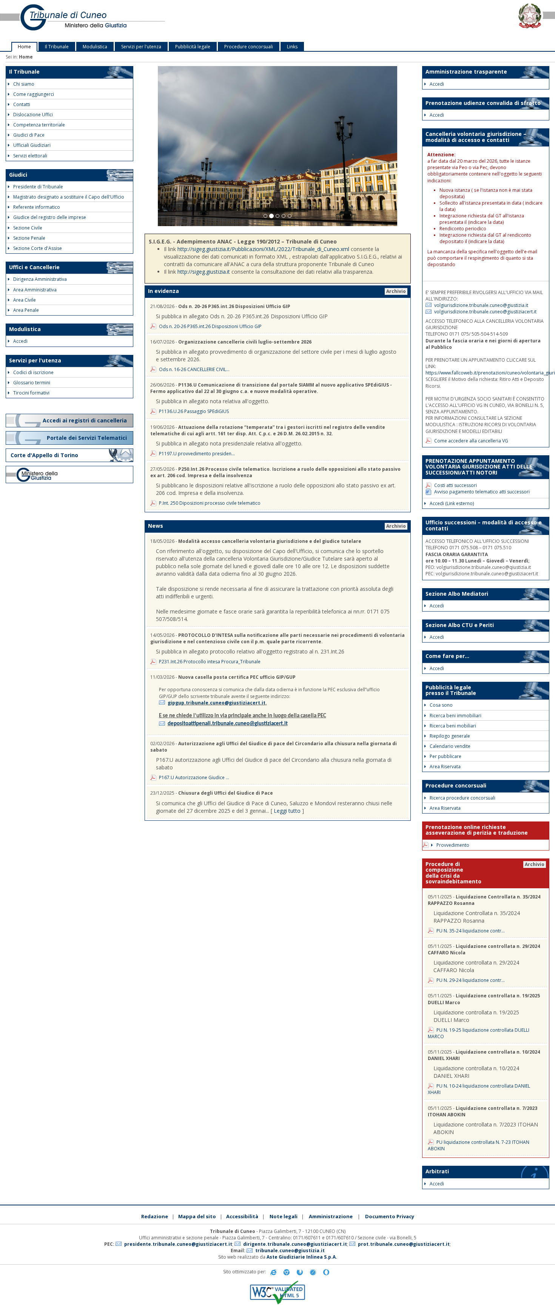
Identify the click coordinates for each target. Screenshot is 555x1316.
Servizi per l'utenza (141, 46)
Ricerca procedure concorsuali (462, 798)
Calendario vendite (450, 746)
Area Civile (24, 300)
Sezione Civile (27, 228)
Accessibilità (242, 1216)
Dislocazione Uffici (33, 114)
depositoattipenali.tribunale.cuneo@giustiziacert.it (228, 724)
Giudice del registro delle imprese (49, 217)
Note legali (284, 1216)
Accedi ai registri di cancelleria (85, 420)
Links (292, 46)
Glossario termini (31, 382)
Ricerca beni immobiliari (455, 715)
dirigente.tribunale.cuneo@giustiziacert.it (295, 1244)
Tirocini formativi (31, 393)
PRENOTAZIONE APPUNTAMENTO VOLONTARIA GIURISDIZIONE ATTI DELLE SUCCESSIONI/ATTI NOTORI (479, 466)
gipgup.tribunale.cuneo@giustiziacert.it (216, 703)
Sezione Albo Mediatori (457, 593)
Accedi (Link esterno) (452, 503)
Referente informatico (36, 207)
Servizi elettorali (30, 156)
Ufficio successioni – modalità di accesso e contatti (484, 525)
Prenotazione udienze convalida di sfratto (483, 102)
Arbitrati (437, 1171)
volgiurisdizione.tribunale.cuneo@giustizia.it (481, 305)
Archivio (396, 291)
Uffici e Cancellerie (34, 267)
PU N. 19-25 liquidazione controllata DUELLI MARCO (478, 1033)
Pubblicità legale (192, 46)
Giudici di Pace (29, 135)
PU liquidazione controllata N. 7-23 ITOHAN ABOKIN (478, 1145)
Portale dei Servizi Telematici (87, 437)
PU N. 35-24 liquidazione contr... (470, 931)
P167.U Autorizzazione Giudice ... (194, 777)
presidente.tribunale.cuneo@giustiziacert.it (178, 1244)
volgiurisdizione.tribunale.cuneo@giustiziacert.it (485, 311)
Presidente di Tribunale (38, 186)
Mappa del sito (197, 1216)
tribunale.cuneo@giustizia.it (290, 1250)
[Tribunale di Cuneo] (115, 21)
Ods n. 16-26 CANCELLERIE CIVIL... (194, 369)
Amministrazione (331, 1216)
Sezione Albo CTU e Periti (460, 625)
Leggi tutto (287, 810)
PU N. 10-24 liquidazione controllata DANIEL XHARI (479, 1089)
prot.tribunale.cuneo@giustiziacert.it (404, 1244)
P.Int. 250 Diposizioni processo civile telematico (210, 503)
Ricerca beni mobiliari (453, 726)
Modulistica (95, 46)
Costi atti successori (455, 485)
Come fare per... (447, 656)
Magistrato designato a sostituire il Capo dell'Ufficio (68, 197)
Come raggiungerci (33, 94)
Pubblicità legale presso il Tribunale (451, 690)
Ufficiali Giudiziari (32, 145)
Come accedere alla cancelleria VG (471, 441)
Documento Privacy (389, 1216)
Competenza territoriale (39, 125)
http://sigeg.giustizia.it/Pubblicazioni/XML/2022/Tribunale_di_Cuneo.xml (263, 249)
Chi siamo (23, 84)
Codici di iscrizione (33, 372)
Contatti (21, 104)
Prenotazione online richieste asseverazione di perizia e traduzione (477, 829)
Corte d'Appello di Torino (44, 455)
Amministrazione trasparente (466, 71)
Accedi (20, 341)
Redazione (154, 1216)
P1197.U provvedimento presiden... (197, 453)
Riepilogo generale (450, 736)
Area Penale (26, 310)
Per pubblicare (445, 756)
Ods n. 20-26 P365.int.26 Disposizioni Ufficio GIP (210, 326)
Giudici (18, 174)
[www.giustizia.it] (69, 474)
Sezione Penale (29, 238)
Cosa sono (441, 705)
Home (24, 46)
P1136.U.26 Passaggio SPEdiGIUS (194, 411)
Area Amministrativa (35, 290)
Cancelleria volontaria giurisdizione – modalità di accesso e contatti (476, 136)
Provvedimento (452, 845)
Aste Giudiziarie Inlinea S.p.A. (302, 1257)
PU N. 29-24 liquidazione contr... (470, 980)
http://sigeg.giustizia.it (203, 271)
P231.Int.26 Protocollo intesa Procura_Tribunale (210, 661)
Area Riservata (445, 766)
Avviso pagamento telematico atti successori (482, 491)
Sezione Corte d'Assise (37, 248)
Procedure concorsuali (248, 46)
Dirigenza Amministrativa (40, 279)
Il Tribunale (57, 46)
